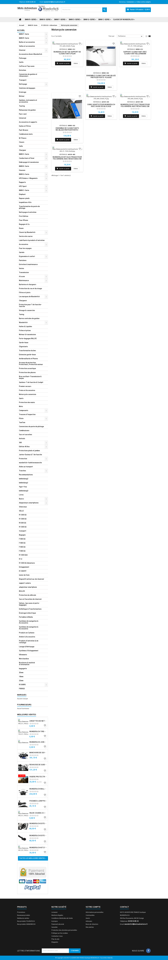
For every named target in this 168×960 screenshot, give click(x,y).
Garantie (54, 927)
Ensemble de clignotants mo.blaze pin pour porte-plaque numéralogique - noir (67, 130)
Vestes (21, 268)
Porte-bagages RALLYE (28, 338)
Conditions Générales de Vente (62, 918)
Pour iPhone (23, 220)
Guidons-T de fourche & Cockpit (31, 382)
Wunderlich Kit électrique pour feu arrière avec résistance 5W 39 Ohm (67, 159)
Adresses (89, 921)
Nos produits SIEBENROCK (26, 924)
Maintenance (24, 280)
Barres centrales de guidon (29, 318)
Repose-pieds (24, 198)
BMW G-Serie (89, 19)
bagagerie (23, 668)
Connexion (130, 2)
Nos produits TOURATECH (26, 921)
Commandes (90, 915)
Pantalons (22, 260)
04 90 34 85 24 (30, 2)
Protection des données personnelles (64, 930)
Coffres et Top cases (26, 66)
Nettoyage (23, 84)
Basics (21, 499)
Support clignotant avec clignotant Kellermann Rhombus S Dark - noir (135, 53)
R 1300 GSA (23, 555)
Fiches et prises (25, 330)
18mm (21, 676)
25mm (21, 672)
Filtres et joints (24, 292)
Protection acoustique (27, 368)
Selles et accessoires (27, 46)
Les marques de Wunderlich (29, 296)
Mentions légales (57, 915)
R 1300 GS (23, 515)
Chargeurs (23, 300)
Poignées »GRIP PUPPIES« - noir (38, 801)
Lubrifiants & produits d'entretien (32, 240)
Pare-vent (23, 114)
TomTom (22, 422)
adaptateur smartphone (28, 587)
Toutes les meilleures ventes (33, 858)
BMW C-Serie (103, 19)
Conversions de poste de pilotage (31, 426)
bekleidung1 (23, 483)
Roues (21, 228)
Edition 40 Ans (24, 446)
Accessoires (23, 244)
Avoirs (88, 918)
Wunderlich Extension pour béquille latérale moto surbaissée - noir (38, 823)
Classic (21, 142)
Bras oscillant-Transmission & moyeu (30, 377)
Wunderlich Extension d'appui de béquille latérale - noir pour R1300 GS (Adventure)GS (38, 835)
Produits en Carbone (26, 633)
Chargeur (22, 150)
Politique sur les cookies (59, 933)
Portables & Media (26, 617)
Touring (22, 106)
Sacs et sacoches (25, 434)
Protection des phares (27, 372)
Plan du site (55, 939)
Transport (22, 80)
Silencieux (23, 507)
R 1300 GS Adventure (27, 563)
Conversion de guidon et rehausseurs (28, 75)
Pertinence (130, 36)
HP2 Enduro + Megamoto (28, 178)
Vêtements (23, 655)
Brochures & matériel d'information (27, 663)
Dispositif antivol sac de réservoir (31, 579)
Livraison (54, 912)
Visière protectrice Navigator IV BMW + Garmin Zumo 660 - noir (38, 777)
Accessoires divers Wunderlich (30, 54)
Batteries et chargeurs (27, 284)
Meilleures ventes (23, 918)
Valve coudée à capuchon (38, 813)
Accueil (21, 30)
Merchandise (24, 659)
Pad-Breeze (23, 130)
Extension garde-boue (27, 354)
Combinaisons (24, 430)
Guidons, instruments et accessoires (28, 101)
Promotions (21, 912)
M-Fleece (22, 138)
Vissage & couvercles (27, 310)
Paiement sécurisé (57, 924)
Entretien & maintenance (28, 264)
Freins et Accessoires (27, 390)
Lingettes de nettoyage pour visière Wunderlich (38, 721)
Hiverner (22, 50)
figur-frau (23, 487)
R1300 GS (22, 523)
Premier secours (25, 386)
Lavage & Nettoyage (26, 647)
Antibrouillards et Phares (28, 358)
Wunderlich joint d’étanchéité (38, 742)
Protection (23, 459)
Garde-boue (23, 342)
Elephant (22, 194)
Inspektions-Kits (25, 202)
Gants (21, 398)
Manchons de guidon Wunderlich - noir (38, 753)
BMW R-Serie (30, 19)
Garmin (21, 252)
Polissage (22, 58)
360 (20, 442)
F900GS (22, 689)
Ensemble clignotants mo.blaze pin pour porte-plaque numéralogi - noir (101, 77)
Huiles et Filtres (25, 126)
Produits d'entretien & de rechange (28, 642)
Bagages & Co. (24, 224)
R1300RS (22, 685)
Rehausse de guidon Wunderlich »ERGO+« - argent (38, 765)
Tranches (22, 471)
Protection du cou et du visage (30, 288)
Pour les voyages (25, 248)
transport (22, 531)
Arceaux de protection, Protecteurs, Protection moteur (31, 363)
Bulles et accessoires (27, 42)
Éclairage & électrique (27, 613)
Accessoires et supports (28, 122)
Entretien (22, 70)
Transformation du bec (27, 350)
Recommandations (26, 475)
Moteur (21, 96)
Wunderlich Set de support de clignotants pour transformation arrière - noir (67, 53)
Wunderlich (23, 322)
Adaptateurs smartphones (29, 503)
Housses (22, 170)
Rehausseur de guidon (27, 110)
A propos (54, 921)
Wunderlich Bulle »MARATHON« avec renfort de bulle (38, 789)
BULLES (22, 591)
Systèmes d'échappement (28, 651)
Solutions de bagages (27, 88)
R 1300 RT (22, 571)
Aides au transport (26, 467)
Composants (23, 410)
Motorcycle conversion (27, 394)
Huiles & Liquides (25, 326)
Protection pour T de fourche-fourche (30, 305)
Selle (21, 146)
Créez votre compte (143, 2)
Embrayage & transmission (29, 162)
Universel (22, 118)
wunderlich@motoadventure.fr (54, 2)
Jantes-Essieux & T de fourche (30, 455)
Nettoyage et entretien (27, 212)
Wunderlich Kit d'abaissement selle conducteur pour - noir (38, 848)
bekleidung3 (23, 491)
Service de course (25, 236)
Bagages (22, 535)
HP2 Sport (23, 186)
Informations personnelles (94, 912)
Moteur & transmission (27, 334)
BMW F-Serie (59, 19)
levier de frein (24, 575)
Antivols (22, 438)
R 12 (20, 559)
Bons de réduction (92, 924)
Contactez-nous (57, 936)
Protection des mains (27, 402)
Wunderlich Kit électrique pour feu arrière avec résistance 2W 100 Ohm (135, 106)
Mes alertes (90, 927)
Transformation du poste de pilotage (29, 207)
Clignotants (23, 346)
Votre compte (93, 907)
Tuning (21, 314)
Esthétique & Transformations (30, 609)
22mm (21, 680)
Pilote (21, 418)
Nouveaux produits (23, 915)
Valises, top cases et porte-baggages (29, 604)
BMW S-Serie (74, 19)
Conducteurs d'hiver (26, 158)
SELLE (21, 511)
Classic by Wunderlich (123, 19)
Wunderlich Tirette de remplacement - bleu (38, 731)
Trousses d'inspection (27, 414)
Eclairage (22, 92)
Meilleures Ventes (26, 715)
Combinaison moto (26, 134)
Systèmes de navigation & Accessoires (28, 622)
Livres (21, 495)
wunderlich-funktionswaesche (30, 463)
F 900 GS (22, 539)
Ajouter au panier (63, 63)
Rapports (22, 182)
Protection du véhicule (27, 595)
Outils (21, 62)
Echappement (24, 567)
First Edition (23, 216)
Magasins (54, 942)
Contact (124, 907)
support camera (25, 583)
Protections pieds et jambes (29, 450)
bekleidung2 (23, 479)
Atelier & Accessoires (27, 637)
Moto (21, 406)
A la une (22, 276)
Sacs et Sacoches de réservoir (30, 599)
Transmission (24, 272)
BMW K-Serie (45, 19)
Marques (21, 695)
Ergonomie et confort (27, 256)
